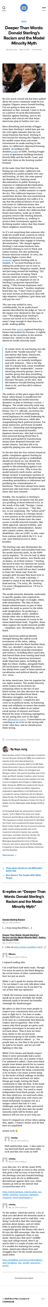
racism (37, 740)
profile (14, 151)
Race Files (14, 1299)
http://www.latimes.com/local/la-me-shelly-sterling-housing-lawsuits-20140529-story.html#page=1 (22, 1195)
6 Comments (37, 49)
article (20, 329)
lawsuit (8, 260)
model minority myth (26, 740)
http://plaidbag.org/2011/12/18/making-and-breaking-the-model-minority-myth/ (22, 1263)
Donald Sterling (12, 740)
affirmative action (17, 719)
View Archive (9, 855)
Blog (24, 21)
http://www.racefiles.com (27, 947)
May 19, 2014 (24, 49)
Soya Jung (13, 49)
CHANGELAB (8, 1302)
